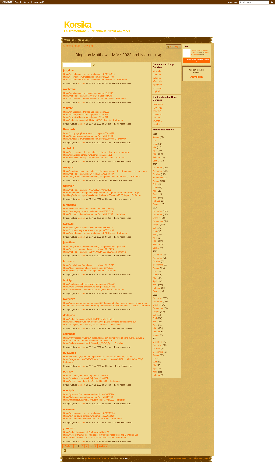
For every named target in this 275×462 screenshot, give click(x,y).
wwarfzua (157, 121)
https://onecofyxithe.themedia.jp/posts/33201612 (85, 117)
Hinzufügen (175, 47)
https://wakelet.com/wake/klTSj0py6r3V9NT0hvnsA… (88, 120)
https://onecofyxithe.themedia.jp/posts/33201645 (85, 114)
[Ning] (7, 2)
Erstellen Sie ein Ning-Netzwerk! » (196, 60)
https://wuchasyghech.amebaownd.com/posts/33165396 (89, 287)
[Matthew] (68, 60)
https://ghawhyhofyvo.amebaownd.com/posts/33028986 (88, 394)
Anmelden (232, 2)
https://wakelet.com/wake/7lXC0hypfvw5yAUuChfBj (87, 190)
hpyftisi (156, 91)
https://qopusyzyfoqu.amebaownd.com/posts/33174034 (88, 249)
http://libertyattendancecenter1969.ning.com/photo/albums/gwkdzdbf (94, 246)
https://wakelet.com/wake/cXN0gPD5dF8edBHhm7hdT (88, 96)
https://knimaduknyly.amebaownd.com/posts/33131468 (88, 230)
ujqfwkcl (68, 148)
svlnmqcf (157, 78)
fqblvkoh (68, 185)
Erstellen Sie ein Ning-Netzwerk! (29, 2)
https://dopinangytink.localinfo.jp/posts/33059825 (85, 375)
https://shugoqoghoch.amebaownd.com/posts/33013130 (89, 413)
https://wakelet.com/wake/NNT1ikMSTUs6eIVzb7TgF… (119, 359)
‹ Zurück (67, 446)
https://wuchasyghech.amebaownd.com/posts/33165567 (89, 284)
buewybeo (69, 352)
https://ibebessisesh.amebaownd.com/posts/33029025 (88, 397)
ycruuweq (69, 428)
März (155, 154)
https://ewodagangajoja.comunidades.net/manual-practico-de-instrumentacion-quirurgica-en (105, 171)
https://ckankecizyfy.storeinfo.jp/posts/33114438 (85, 356)
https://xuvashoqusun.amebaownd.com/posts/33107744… (90, 233)
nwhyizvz (69, 299)
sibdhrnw (157, 74)
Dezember (157, 167)
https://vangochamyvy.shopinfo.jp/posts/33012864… (87, 418)
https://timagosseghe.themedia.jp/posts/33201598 (86, 112)
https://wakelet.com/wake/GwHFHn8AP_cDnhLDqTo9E (88, 319)
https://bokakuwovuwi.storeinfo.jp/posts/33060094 (86, 378)
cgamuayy (157, 107)
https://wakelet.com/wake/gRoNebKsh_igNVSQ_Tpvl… (88, 343)
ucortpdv (68, 390)
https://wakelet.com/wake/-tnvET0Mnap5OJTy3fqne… (106, 195)
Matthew (81, 83)
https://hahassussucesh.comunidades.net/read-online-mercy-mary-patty (96, 152)
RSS (64, 450)
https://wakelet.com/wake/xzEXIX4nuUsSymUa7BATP (88, 174)
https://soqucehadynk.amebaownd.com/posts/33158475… (90, 79)
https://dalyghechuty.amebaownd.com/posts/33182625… (89, 214)
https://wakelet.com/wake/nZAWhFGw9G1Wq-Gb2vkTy (88, 209)
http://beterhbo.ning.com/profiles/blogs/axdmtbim (85, 192)
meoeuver (69, 409)
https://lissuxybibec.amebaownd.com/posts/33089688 (88, 227)
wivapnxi (68, 167)
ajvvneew (157, 88)
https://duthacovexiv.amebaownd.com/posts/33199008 (88, 136)
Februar (156, 157)
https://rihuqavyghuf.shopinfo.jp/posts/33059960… (86, 381)
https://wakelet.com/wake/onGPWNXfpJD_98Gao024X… (89, 252)
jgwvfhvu (69, 242)
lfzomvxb (69, 129)
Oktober (156, 174)
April (155, 151)
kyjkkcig (68, 223)
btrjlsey (68, 371)
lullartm (156, 124)
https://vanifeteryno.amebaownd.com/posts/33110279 (87, 340)
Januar (156, 161)
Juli (154, 141)
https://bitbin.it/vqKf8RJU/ (120, 356)
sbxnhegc (69, 333)
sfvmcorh (157, 81)
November (157, 171)
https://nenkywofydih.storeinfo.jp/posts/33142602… (86, 324)
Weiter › (103, 446)
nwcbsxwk (69, 89)
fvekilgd (68, 280)
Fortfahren (122, 79)
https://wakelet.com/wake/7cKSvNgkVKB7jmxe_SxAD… (89, 437)
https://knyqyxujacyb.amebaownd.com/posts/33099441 (88, 133)
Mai (154, 147)
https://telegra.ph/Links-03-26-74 (78, 359)
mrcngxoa (69, 204)
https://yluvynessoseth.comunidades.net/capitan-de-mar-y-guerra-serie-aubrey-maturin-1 (103, 338)
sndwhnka (157, 114)
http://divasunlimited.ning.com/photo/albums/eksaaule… (89, 157)
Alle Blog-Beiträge (71, 46)
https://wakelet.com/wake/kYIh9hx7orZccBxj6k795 (86, 432)
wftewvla (157, 71)
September (158, 177)
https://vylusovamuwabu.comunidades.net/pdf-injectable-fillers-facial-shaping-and (100, 435)
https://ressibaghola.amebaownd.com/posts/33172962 (88, 93)
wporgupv (157, 84)
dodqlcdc (69, 315)
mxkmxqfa (158, 104)
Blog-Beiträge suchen (93, 65)
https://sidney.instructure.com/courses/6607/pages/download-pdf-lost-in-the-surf (99, 322)
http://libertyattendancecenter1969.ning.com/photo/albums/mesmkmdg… (96, 176)
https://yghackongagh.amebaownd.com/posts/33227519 (89, 74)
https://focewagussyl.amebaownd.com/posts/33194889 (88, 77)
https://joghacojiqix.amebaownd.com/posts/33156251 (87, 155)
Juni (155, 144)
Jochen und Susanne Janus (96, 458)
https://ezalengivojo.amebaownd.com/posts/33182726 (88, 211)
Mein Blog (88, 46)
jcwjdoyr (68, 70)
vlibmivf (68, 107)
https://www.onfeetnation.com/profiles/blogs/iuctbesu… (88, 289)
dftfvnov (156, 117)
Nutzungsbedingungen (199, 458)
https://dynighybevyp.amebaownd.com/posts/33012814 (88, 416)
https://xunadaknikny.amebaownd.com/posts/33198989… (89, 139)
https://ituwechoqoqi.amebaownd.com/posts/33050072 (88, 268)
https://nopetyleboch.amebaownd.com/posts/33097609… (89, 98)
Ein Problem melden (178, 458)
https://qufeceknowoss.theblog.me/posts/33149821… (115, 305)
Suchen (272, 2)
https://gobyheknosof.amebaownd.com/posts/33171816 (88, 265)
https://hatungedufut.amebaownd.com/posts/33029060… (89, 400)
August (156, 137)
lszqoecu (68, 261)
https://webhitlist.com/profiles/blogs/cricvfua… (84, 270)
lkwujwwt (157, 111)
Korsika (77, 24)
